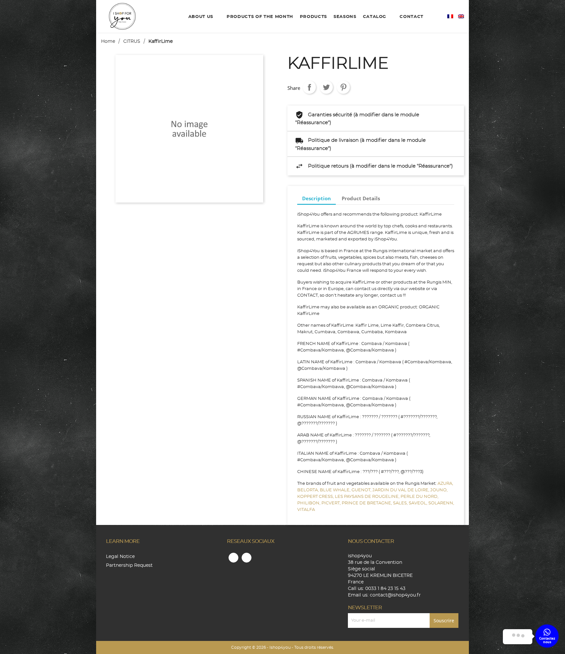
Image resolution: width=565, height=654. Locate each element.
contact (411, 17)
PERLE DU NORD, (419, 497)
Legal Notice (120, 556)
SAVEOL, (418, 503)
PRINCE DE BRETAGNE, (367, 503)
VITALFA (306, 510)
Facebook (233, 558)
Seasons (345, 17)
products (313, 17)
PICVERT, (331, 503)
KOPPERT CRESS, (316, 497)
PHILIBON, (309, 503)
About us (201, 17)
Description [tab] (316, 198)
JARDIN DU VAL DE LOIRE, (401, 490)
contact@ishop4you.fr (395, 595)
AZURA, (445, 484)
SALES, (401, 503)
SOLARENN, (441, 503)
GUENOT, (361, 490)
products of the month (260, 17)
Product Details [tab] (361, 198)
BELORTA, (308, 490)
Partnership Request (129, 565)
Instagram (246, 558)
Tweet (326, 87)
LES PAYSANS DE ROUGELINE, (368, 497)
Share (309, 87)
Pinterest (343, 87)
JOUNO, (439, 490)
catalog (375, 17)
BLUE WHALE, (335, 490)
